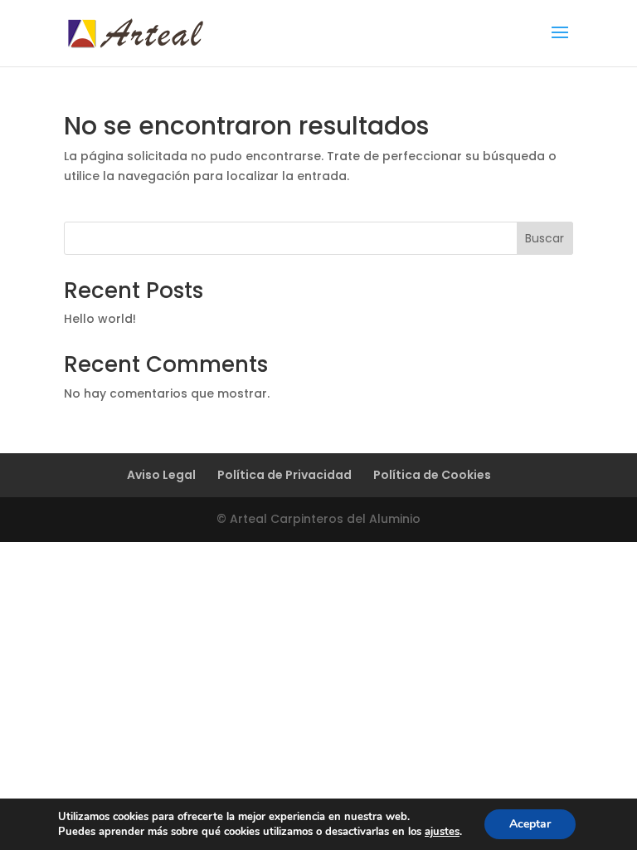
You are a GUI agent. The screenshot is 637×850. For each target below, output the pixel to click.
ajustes (442, 831)
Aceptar (530, 824)
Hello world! (100, 318)
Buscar (544, 238)
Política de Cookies (432, 475)
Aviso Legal (161, 475)
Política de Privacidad (284, 475)
